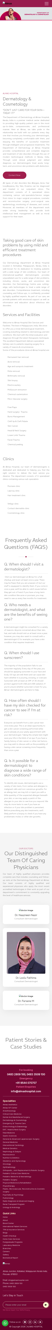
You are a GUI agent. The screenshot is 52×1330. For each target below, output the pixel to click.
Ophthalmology (9, 1167)
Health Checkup (9, 1236)
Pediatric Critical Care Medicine (16, 1173)
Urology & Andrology (11, 1207)
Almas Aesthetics (10, 1104)
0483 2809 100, (16, 1074)
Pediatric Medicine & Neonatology (17, 1176)
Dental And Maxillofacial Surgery (16, 1117)
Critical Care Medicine (12, 1114)
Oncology (7, 1164)
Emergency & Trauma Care (14, 1123)
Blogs (5, 1233)
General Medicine (10, 1142)
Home (5, 1217)
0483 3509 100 (36, 1074)
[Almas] (9, 3)
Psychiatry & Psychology (13, 1195)
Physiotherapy (9, 1186)
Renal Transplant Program (14, 1204)
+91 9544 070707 (26, 1082)
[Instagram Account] (30, 1322)
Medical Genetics (10, 1148)
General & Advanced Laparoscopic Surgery (21, 1139)
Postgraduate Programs (13, 1242)
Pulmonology (8, 1198)
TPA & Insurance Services (14, 1230)
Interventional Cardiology (13, 1145)
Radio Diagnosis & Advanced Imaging (18, 1201)
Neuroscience (9, 1154)
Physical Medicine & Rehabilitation (17, 1183)
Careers (6, 1251)
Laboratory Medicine (11, 1245)
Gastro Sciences (10, 1136)
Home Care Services (11, 1239)
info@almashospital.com (26, 1091)
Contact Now (15, 175)
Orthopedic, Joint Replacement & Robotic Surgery (23, 1170)
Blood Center (8, 1223)
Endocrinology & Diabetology (15, 1126)
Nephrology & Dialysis (12, 1151)
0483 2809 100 (15, 1283)
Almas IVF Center (10, 1108)
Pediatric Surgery (10, 1180)
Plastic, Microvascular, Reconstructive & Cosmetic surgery (24, 1190)
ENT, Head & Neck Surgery (14, 1129)
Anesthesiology (9, 1111)
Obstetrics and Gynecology (14, 1161)
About (5, 1220)
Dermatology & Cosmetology (15, 1120)
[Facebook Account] (25, 1322)
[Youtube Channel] (40, 1322)
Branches (7, 1248)
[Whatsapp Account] (35, 1322)
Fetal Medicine (9, 1133)
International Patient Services (15, 1226)
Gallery (6, 1255)
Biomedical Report (10, 1258)
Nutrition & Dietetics (11, 1158)
